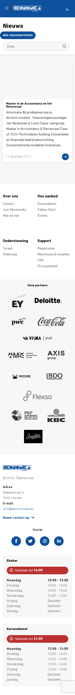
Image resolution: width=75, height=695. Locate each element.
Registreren (46, 248)
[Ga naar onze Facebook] (16, 541)
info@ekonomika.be (18, 509)
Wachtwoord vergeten (54, 254)
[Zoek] (64, 46)
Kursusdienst (47, 204)
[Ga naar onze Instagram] (44, 541)
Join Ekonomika (14, 210)
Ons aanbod (48, 196)
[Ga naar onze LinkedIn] (59, 541)
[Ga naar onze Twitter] (30, 541)
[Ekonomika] (27, 10)
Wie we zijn (11, 216)
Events (42, 216)
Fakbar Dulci (47, 210)
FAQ (40, 260)
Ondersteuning (15, 241)
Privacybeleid (47, 266)
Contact (8, 204)
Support (44, 241)
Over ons (10, 196)
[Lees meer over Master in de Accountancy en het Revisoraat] (37, 111)
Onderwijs (10, 254)
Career (8, 248)
